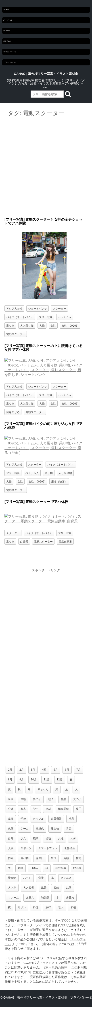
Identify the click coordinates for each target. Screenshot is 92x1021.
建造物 (55, 828)
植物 (48, 838)
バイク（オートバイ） (19, 317)
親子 (51, 799)
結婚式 (40, 828)
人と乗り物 (26, 325)
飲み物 (77, 868)
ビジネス (66, 877)
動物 (20, 868)
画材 (48, 808)
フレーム (13, 897)
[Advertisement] (46, 167)
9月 (21, 779)
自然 (10, 838)
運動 (23, 799)
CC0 (67, 920)
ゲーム (25, 828)
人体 (73, 838)
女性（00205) (70, 325)
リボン (22, 907)
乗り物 (10, 325)
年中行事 (60, 868)
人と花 (12, 887)
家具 (23, 808)
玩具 (71, 818)
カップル (38, 818)
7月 (78, 769)
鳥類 (66, 858)
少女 (23, 838)
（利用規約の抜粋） (56, 967)
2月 (21, 769)
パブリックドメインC (9, 62)
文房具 (30, 897)
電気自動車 (65, 541)
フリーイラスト (7, 20)
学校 (23, 818)
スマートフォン (47, 848)
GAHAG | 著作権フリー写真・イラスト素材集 (46, 73)
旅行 (48, 907)
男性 (53, 858)
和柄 (73, 907)
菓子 (78, 808)
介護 (10, 808)
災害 (68, 828)
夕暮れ (70, 897)
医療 (10, 799)
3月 (33, 769)
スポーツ (26, 848)
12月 (60, 779)
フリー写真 (6, 10)
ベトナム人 (64, 317)
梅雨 (78, 858)
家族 (10, 818)
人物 (42, 325)
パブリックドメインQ (9, 52)
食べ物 (25, 858)
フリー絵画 (6, 31)
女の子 (77, 799)
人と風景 (28, 887)
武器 (68, 887)
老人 (60, 907)
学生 (35, 808)
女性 (53, 325)
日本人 (34, 868)
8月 (10, 779)
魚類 (10, 828)
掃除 (10, 858)
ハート (27, 877)
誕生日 (40, 858)
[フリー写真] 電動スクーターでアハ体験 (36, 502)
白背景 (24, 541)
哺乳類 (45, 897)
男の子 (37, 799)
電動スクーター (15, 334)
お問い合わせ (7, 41)
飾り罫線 (63, 808)
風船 (56, 887)
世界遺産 (69, 848)
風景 (43, 887)
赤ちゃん (43, 789)
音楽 (63, 799)
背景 (41, 877)
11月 (47, 779)
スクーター (59, 308)
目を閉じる (13, 412)
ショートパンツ (37, 308)
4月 (44, 769)
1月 (10, 769)
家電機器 (56, 818)
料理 (35, 907)
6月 (67, 769)
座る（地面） (59, 481)
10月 (34, 779)
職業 (35, 838)
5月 (56, 769)
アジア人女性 (14, 308)
